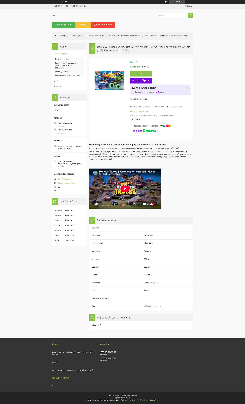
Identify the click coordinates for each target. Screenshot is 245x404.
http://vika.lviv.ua (65, 179)
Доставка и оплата (103, 25)
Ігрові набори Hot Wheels (87, 36)
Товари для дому (62, 59)
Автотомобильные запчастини (67, 76)
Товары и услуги (63, 25)
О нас (56, 81)
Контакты (83, 25)
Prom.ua (134, 395)
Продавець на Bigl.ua (122, 398)
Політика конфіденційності (150, 400)
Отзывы (57, 86)
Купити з (138, 81)
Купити (142, 74)
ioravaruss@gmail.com (67, 183)
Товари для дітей (68, 36)
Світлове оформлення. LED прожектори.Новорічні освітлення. (66, 65)
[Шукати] (190, 15)
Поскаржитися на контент (130, 400)
